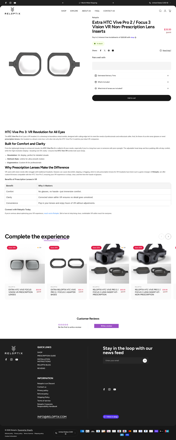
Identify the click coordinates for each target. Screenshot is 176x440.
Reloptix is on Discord (45, 383)
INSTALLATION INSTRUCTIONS (44, 360)
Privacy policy (42, 390)
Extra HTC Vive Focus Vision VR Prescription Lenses (21, 292)
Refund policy (42, 394)
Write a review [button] (106, 326)
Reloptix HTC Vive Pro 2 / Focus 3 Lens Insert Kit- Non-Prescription (148, 292)
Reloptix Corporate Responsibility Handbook (47, 405)
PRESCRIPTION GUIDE (46, 356)
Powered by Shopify (25, 430)
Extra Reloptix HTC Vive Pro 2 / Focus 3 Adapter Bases (63, 292)
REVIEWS (41, 368)
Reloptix (95, 17)
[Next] (113, 3)
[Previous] (63, 3)
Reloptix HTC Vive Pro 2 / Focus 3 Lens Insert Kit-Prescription (106, 292)
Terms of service (44, 401)
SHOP (39, 352)
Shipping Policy (43, 397)
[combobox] (160, 3)
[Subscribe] (145, 361)
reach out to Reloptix (51, 213)
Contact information (11, 436)
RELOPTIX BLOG (44, 365)
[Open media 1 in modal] (44, 65)
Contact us (41, 387)
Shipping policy (39, 433)
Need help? (167, 50)
